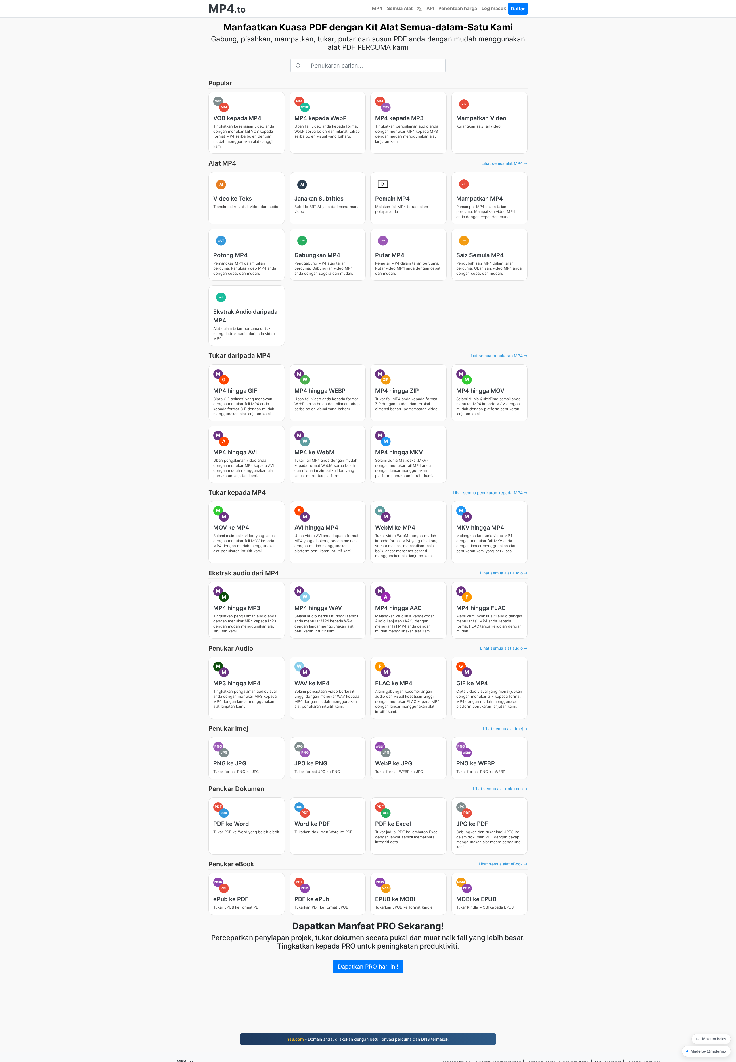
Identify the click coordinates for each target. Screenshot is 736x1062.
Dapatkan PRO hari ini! (368, 966)
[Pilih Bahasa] (419, 8)
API (430, 8)
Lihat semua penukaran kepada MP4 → (490, 492)
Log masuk (494, 8)
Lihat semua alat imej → (505, 728)
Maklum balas (714, 1038)
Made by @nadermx (708, 1051)
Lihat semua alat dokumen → (500, 788)
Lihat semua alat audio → (504, 572)
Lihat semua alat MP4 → (505, 163)
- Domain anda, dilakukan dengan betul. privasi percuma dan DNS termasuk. (368, 1039)
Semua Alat (400, 8)
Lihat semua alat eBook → (503, 863)
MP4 (377, 8)
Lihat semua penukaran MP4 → (498, 355)
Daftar (518, 8)
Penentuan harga (457, 8)
